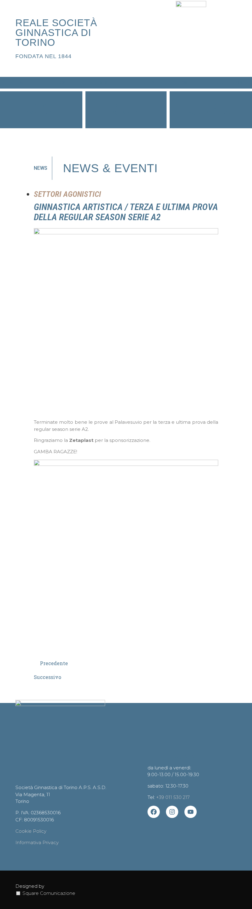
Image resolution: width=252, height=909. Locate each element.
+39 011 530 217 (173, 797)
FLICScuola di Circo (211, 110)
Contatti (188, 82)
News (105, 82)
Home (21, 82)
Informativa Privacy (37, 842)
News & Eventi (110, 168)
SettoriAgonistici (126, 110)
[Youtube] (190, 812)
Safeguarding (231, 82)
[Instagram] (172, 812)
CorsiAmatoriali (41, 110)
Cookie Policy (30, 831)
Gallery (147, 82)
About (63, 82)
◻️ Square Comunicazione (45, 893)
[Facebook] (154, 812)
